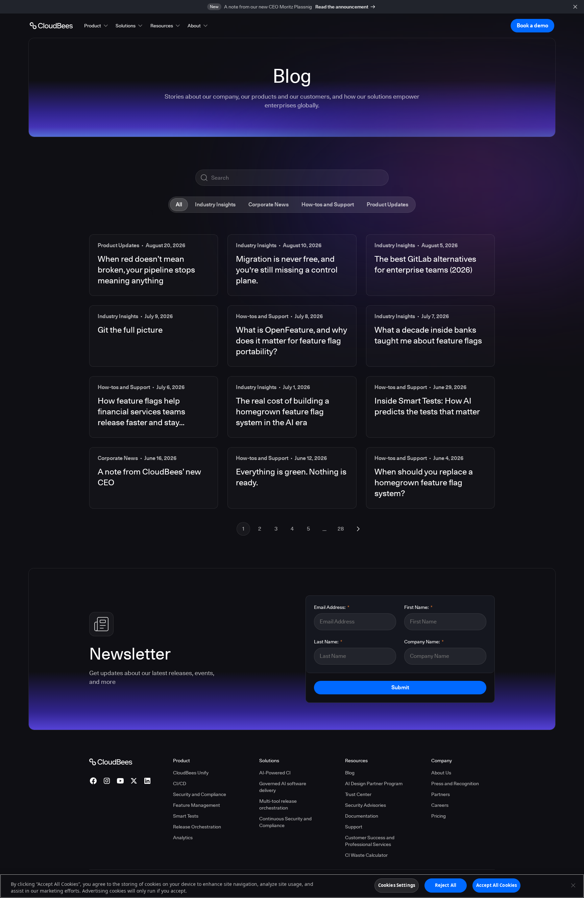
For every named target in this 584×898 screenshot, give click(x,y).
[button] (97, 26)
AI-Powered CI (275, 772)
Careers (439, 805)
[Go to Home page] (51, 25)
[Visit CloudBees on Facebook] (93, 781)
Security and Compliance (199, 794)
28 (341, 528)
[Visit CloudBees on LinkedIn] (147, 781)
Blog (350, 772)
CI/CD (179, 783)
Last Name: (328, 641)
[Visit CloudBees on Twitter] (134, 781)
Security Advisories (365, 805)
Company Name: (424, 641)
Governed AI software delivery (282, 787)
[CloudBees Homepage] (110, 761)
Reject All (445, 885)
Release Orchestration (197, 826)
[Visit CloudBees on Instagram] (107, 781)
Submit (400, 687)
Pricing (438, 816)
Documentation (361, 816)
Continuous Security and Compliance (285, 822)
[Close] (573, 885)
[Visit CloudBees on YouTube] (120, 781)
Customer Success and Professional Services (369, 841)
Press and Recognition (455, 783)
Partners (440, 794)
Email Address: (331, 607)
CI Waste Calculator (366, 855)
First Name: (418, 607)
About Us (441, 772)
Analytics (183, 837)
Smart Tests (185, 816)
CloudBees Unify (191, 772)
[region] (292, 886)
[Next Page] (358, 529)
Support (353, 826)
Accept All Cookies (496, 885)
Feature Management (196, 805)
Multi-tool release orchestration (278, 804)
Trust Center (358, 794)
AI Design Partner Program (374, 783)
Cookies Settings (396, 885)
